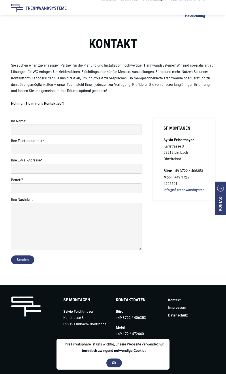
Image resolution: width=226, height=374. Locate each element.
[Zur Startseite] (46, 8)
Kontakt (220, 203)
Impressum (177, 307)
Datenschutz (178, 315)
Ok (114, 363)
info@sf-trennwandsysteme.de (188, 190)
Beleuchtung (195, 16)
